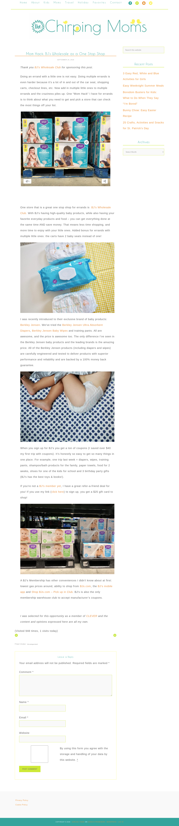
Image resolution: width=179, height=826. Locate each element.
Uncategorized (32, 644)
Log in (120, 822)
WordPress (111, 822)
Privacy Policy (21, 800)
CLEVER (91, 616)
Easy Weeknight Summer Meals (143, 85)
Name (24, 702)
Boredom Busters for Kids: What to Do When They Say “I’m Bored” (141, 98)
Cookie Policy (21, 805)
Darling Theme (78, 822)
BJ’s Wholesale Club (48, 67)
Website (24, 732)
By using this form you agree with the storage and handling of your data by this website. (84, 754)
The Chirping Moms (89, 26)
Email (23, 717)
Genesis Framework (96, 822)
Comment (26, 672)
